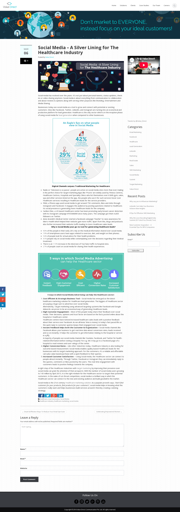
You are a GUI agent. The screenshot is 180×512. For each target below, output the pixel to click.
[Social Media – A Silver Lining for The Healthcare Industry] (81, 76)
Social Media (64, 399)
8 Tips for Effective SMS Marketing (142, 213)
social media (74, 401)
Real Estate (134, 160)
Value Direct (49, 57)
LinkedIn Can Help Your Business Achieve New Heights (142, 207)
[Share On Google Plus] (54, 395)
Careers (167, 5)
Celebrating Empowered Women (109, 412)
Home (114, 5)
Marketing (133, 156)
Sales (132, 165)
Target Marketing (136, 184)
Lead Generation (54, 399)
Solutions (123, 5)
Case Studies (144, 5)
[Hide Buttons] (1, 308)
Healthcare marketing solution (78, 382)
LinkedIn (133, 151)
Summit (132, 179)
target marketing (84, 368)
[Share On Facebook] (41, 395)
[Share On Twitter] (48, 395)
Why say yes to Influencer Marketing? (143, 201)
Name (23, 449)
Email (23, 459)
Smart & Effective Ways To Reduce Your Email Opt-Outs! (43, 412)
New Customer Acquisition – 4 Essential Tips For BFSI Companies (142, 226)
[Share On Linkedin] (60, 395)
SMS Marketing (135, 170)
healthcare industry (46, 401)
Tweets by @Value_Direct (137, 121)
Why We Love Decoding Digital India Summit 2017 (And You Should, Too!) (143, 219)
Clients (133, 5)
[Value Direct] (10, 4)
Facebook (133, 137)
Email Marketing (135, 132)
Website (23, 468)
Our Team (156, 5)
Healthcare (43, 399)
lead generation (65, 115)
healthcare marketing (61, 401)
